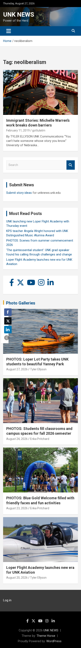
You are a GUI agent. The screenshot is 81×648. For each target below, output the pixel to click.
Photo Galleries (20, 303)
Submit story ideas (19, 193)
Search (70, 165)
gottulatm (38, 130)
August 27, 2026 (17, 369)
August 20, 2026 (17, 577)
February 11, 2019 (18, 130)
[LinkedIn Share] (8, 329)
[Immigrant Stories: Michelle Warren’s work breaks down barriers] (40, 92)
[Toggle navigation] (8, 31)
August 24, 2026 (17, 439)
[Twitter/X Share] (8, 321)
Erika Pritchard (39, 439)
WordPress (53, 641)
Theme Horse (46, 636)
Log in (7, 600)
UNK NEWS (18, 14)
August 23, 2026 (17, 508)
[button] (6, 337)
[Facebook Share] (8, 312)
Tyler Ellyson (38, 369)
